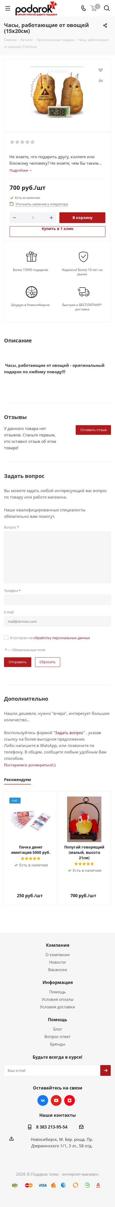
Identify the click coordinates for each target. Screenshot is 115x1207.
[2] (17, 142)
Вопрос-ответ (57, 1036)
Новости (57, 962)
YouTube (56, 1100)
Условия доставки (57, 1006)
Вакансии (57, 969)
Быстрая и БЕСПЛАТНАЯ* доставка (82, 307)
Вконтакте (42, 1100)
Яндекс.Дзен (69, 1100)
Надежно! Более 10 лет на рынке (82, 272)
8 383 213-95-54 (51, 1127)
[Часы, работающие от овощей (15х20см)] (57, 93)
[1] (12, 142)
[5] (32, 142)
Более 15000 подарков (30, 270)
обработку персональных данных (61, 637)
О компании (57, 954)
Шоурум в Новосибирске (30, 305)
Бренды (57, 1044)
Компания (57, 945)
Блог (57, 1029)
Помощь (57, 991)
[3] (22, 142)
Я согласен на (50, 637)
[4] (27, 142)
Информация (58, 982)
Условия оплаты (58, 999)
